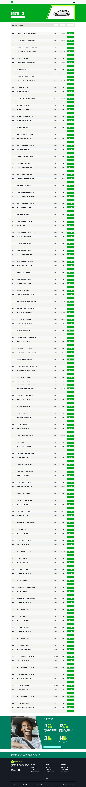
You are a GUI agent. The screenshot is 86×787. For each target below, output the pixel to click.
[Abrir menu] (74, 2)
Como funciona (68, 2)
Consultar (70, 33)
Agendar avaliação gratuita (66, 754)
